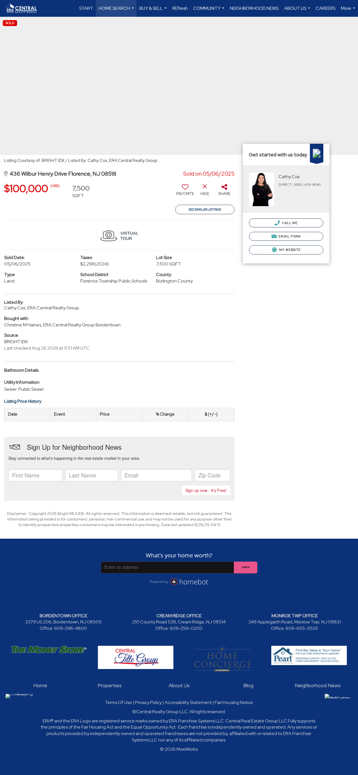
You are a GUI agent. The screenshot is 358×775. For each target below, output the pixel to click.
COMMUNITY (209, 11)
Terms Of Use (118, 702)
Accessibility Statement (188, 702)
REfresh (180, 8)
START (86, 8)
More (349, 11)
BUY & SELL (153, 11)
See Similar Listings (205, 209)
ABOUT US (298, 11)
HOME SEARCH (117, 11)
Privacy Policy (148, 702)
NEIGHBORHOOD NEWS (254, 8)
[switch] (185, 191)
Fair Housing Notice (234, 702)
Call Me (289, 223)
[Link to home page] (24, 8)
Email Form (289, 236)
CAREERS (325, 8)
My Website (289, 250)
